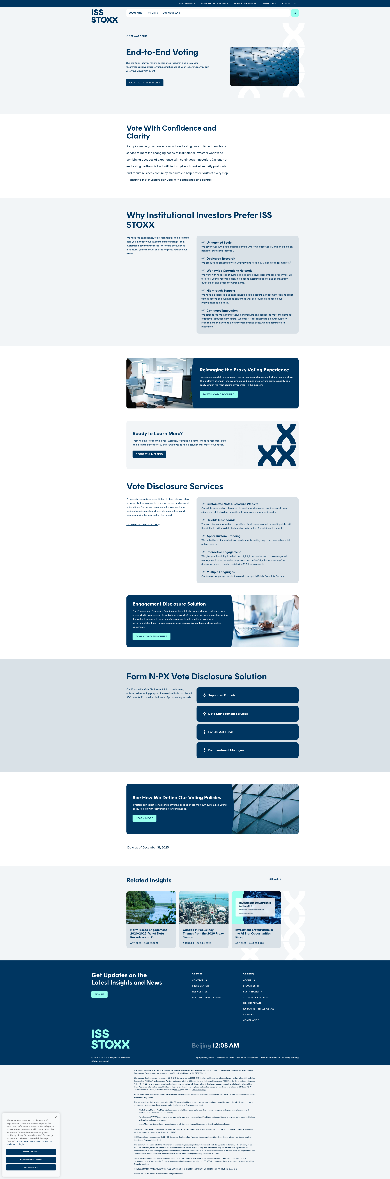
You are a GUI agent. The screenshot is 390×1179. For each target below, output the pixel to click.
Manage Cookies (31, 1167)
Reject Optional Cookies (31, 1160)
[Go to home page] (104, 16)
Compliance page (199, 1090)
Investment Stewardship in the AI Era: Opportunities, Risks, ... (254, 933)
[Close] (55, 1117)
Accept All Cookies (31, 1152)
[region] (31, 1145)
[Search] (295, 13)
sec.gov (177, 1090)
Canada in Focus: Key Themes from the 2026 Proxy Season (203, 933)
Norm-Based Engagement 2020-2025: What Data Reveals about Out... (148, 933)
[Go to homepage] (110, 1039)
